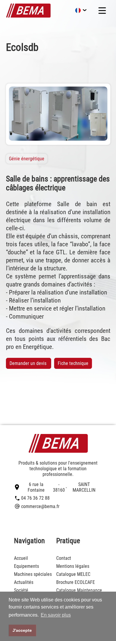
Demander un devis (29, 363)
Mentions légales (72, 566)
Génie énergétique (26, 159)
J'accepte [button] (22, 630)
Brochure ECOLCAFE (75, 582)
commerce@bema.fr (40, 506)
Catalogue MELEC (73, 574)
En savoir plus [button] (56, 615)
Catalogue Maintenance (79, 590)
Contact (63, 558)
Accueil (21, 558)
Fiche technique (73, 363)
